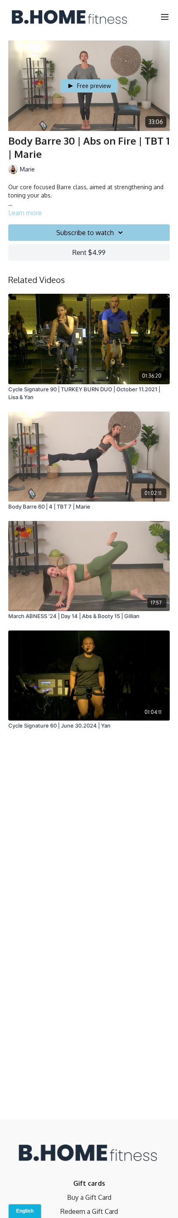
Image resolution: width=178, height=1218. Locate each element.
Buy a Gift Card (89, 1197)
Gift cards (89, 1183)
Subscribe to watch (85, 232)
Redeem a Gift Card (89, 1211)
